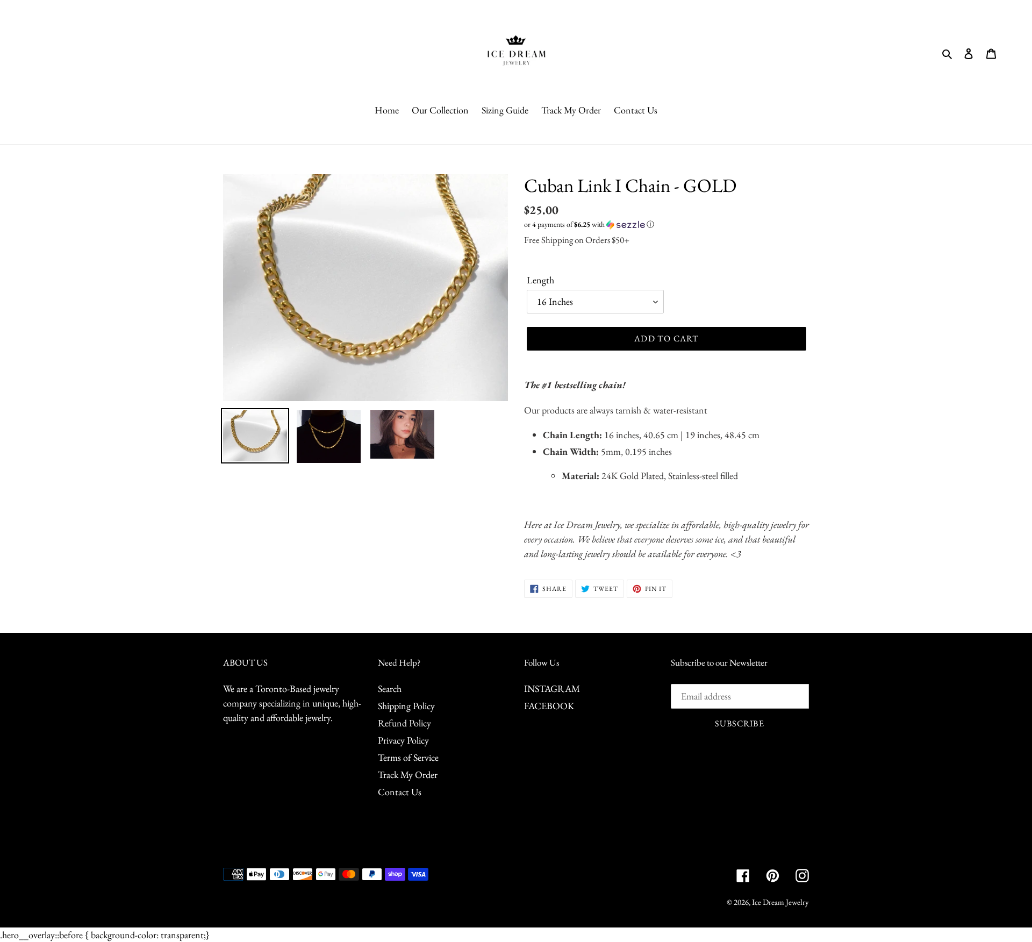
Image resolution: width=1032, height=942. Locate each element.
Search (390, 688)
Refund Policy (404, 723)
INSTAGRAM (552, 688)
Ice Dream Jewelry (780, 902)
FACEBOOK (549, 706)
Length (540, 280)
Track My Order (408, 774)
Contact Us (399, 792)
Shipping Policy (406, 706)
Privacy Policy (403, 740)
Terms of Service (408, 757)
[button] (589, 224)
